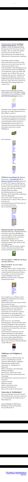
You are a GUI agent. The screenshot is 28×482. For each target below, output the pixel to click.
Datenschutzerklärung (21, 473)
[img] (14, 3)
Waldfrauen (11, 472)
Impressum (23, 474)
